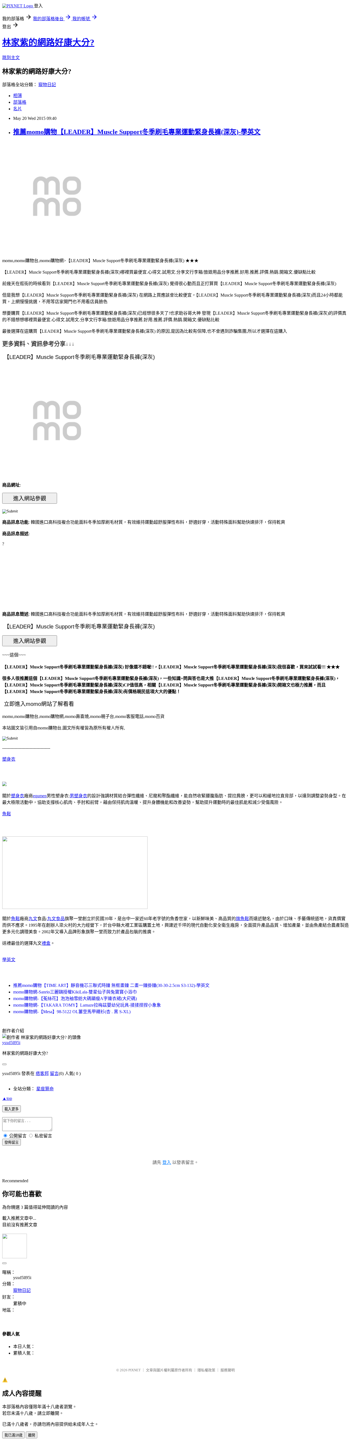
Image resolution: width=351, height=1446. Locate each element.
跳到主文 (11, 57)
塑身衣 (8, 759)
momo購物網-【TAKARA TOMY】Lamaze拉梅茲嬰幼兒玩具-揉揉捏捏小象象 (87, 1005)
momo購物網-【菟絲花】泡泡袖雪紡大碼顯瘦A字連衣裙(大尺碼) (75, 998)
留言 (54, 1073)
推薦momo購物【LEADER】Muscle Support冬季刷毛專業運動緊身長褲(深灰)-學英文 (137, 131)
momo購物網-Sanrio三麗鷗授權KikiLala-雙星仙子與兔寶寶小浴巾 (75, 992)
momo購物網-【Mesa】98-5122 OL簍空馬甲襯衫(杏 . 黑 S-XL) (72, 1011)
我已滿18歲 (13, 1435)
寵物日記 (47, 84)
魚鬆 (6, 814)
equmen (40, 795)
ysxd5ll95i (11, 1042)
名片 (17, 108)
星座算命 (45, 1088)
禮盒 (46, 943)
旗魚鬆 (242, 918)
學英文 (8, 959)
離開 (31, 1435)
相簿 (17, 95)
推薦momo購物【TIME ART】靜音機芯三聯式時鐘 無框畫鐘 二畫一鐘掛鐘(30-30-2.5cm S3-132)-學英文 (111, 985)
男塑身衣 (78, 795)
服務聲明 (227, 1370)
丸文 (33, 918)
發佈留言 (11, 1142)
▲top (7, 1098)
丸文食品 (56, 918)
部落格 (19, 102)
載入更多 (11, 1109)
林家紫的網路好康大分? (48, 42)
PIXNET (134, 1370)
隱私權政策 (206, 1370)
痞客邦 (42, 1073)
